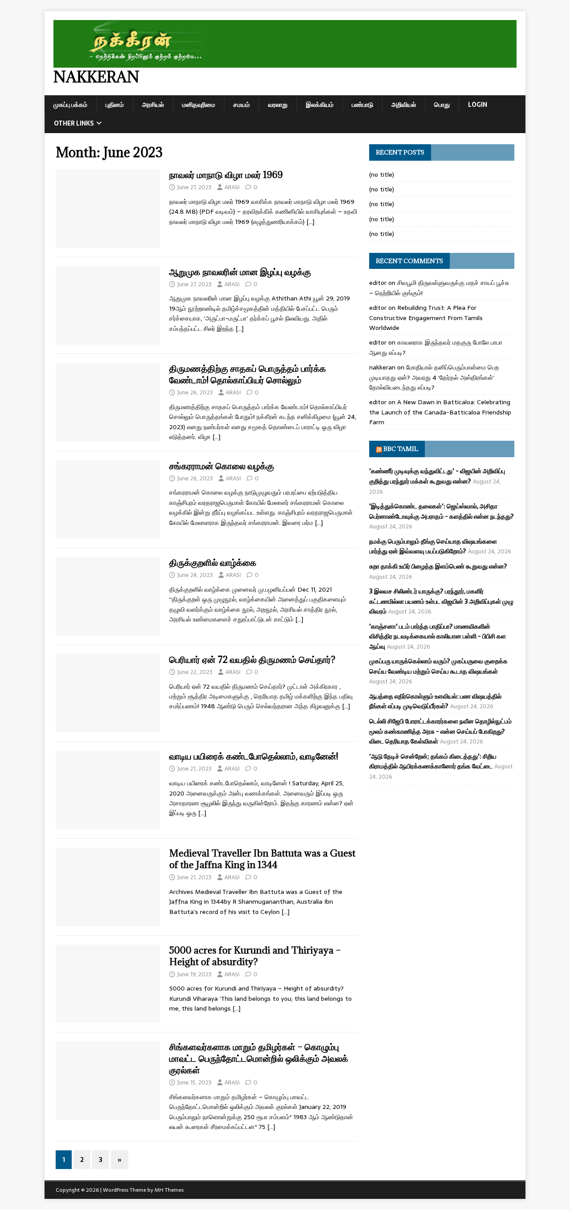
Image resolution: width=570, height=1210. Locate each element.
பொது (442, 105)
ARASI (232, 187)
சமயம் (241, 105)
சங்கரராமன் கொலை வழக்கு (221, 466)
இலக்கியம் (320, 105)
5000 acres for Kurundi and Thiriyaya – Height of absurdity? (255, 956)
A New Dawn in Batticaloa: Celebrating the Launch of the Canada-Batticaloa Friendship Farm (440, 412)
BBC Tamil (400, 449)
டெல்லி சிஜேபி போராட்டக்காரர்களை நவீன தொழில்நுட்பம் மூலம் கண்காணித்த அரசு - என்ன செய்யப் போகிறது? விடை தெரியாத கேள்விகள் (440, 731)
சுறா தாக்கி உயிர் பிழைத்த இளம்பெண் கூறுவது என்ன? (438, 566)
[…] (310, 222)
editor (378, 283)
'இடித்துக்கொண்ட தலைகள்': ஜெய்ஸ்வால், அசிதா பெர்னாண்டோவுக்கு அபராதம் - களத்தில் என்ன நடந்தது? (441, 511)
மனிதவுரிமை (198, 105)
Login (477, 105)
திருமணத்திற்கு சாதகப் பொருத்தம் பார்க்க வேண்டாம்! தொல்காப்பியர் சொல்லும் (247, 374)
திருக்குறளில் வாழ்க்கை (212, 562)
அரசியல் (153, 105)
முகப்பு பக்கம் (70, 105)
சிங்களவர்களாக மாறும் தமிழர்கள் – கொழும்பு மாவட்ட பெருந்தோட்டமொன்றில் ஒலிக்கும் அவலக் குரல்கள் (258, 1058)
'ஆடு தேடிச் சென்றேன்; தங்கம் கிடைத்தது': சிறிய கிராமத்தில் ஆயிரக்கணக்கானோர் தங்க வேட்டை (433, 761)
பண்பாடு (362, 105)
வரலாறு (278, 105)
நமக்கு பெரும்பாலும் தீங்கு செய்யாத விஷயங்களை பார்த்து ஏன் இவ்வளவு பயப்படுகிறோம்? (433, 546)
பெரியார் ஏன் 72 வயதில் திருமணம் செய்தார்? (252, 660)
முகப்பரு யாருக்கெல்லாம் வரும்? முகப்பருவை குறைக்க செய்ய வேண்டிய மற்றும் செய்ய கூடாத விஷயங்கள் (438, 666)
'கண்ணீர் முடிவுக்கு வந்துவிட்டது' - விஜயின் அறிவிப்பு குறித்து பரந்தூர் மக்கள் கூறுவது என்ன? (437, 476)
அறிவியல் (403, 105)
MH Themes (169, 1190)
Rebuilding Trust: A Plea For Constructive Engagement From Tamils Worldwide (426, 318)
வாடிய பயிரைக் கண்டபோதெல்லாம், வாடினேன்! (253, 756)
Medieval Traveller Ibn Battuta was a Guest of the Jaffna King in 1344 (262, 859)
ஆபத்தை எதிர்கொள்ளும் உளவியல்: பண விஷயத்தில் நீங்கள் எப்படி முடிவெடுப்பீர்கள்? (435, 701)
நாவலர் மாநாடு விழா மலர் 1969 (226, 175)
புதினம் (115, 105)
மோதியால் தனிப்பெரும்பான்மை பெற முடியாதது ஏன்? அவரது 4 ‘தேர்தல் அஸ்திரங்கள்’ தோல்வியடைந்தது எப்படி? (434, 377)
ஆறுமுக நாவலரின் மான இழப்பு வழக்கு (240, 272)
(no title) (381, 174)
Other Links (74, 123)
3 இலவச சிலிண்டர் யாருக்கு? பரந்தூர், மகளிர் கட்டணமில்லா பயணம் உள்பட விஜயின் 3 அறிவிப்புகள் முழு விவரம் (441, 601)
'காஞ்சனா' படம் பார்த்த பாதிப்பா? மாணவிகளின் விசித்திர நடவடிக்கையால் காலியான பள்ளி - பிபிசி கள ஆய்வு (437, 636)
